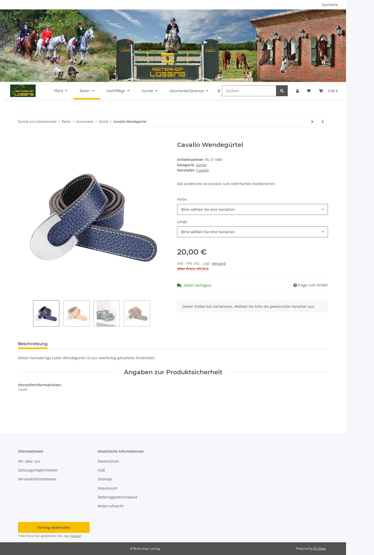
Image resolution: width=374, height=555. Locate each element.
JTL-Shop (319, 548)
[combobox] (252, 209)
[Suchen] (282, 90)
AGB (101, 470)
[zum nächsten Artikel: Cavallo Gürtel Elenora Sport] (312, 121)
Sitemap (105, 479)
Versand (219, 263)
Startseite (330, 4)
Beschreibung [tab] (33, 343)
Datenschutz (108, 461)
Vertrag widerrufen (53, 527)
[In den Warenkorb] (22, 138)
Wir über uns (29, 461)
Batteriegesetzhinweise (117, 497)
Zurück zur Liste (30, 121)
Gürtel (201, 164)
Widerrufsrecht (111, 506)
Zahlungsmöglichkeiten (38, 470)
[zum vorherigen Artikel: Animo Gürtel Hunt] (323, 121)
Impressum (107, 488)
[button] (297, 91)
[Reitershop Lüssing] (23, 90)
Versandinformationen (37, 479)
